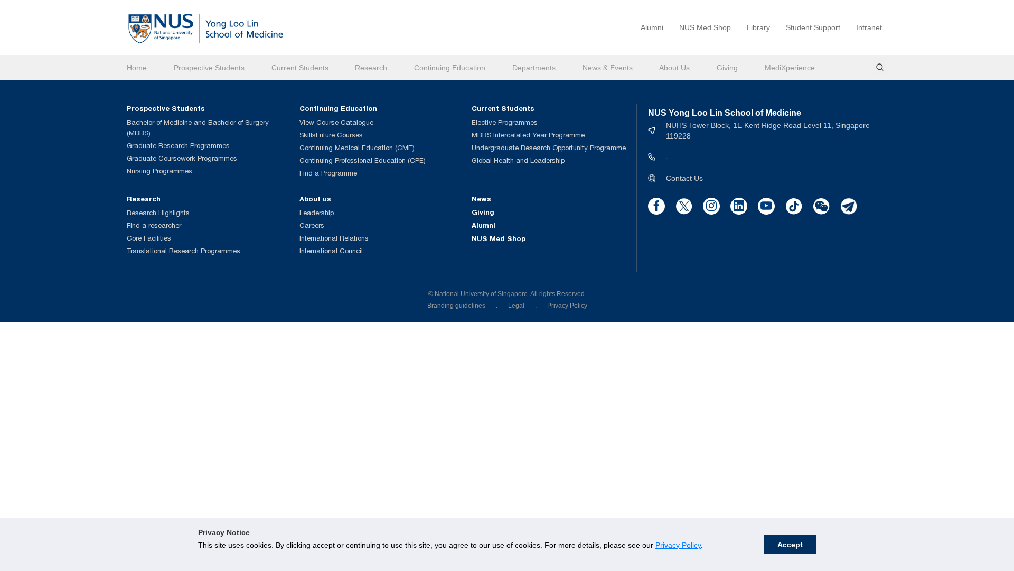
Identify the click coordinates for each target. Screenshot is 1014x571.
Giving (727, 67)
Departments (534, 67)
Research (371, 67)
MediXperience (790, 67)
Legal (516, 305)
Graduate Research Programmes (178, 146)
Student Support (813, 27)
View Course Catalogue (336, 122)
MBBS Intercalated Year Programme (528, 135)
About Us (674, 67)
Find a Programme (328, 173)
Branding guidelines (456, 305)
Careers (311, 225)
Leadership (316, 213)
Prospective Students (209, 67)
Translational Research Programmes (183, 251)
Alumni (652, 27)
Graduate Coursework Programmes (182, 158)
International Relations (334, 238)
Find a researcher (154, 225)
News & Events (608, 67)
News (481, 199)
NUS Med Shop (705, 27)
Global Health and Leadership (518, 160)
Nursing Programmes (159, 171)
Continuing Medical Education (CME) (357, 148)
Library (758, 27)
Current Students (299, 67)
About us (315, 199)
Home (137, 67)
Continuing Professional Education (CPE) (362, 160)
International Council (331, 251)
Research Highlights (158, 213)
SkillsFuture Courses (331, 135)
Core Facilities (149, 238)
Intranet (869, 27)
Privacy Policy (678, 545)
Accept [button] (790, 544)
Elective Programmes (505, 122)
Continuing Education (449, 67)
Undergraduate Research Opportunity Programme (549, 148)
